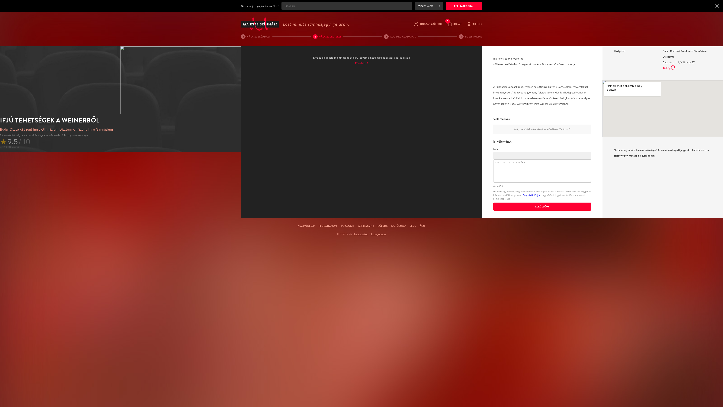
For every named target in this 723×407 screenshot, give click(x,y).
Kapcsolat (347, 225)
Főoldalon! (361, 63)
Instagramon (378, 234)
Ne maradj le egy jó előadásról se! (260, 6)
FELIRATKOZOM (464, 6)
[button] (717, 6)
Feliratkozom (328, 225)
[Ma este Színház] (260, 24)
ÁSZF (422, 225)
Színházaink (366, 225)
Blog (413, 225)
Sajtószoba (398, 225)
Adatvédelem (306, 225)
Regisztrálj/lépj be (532, 195)
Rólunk (382, 225)
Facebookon (361, 234)
